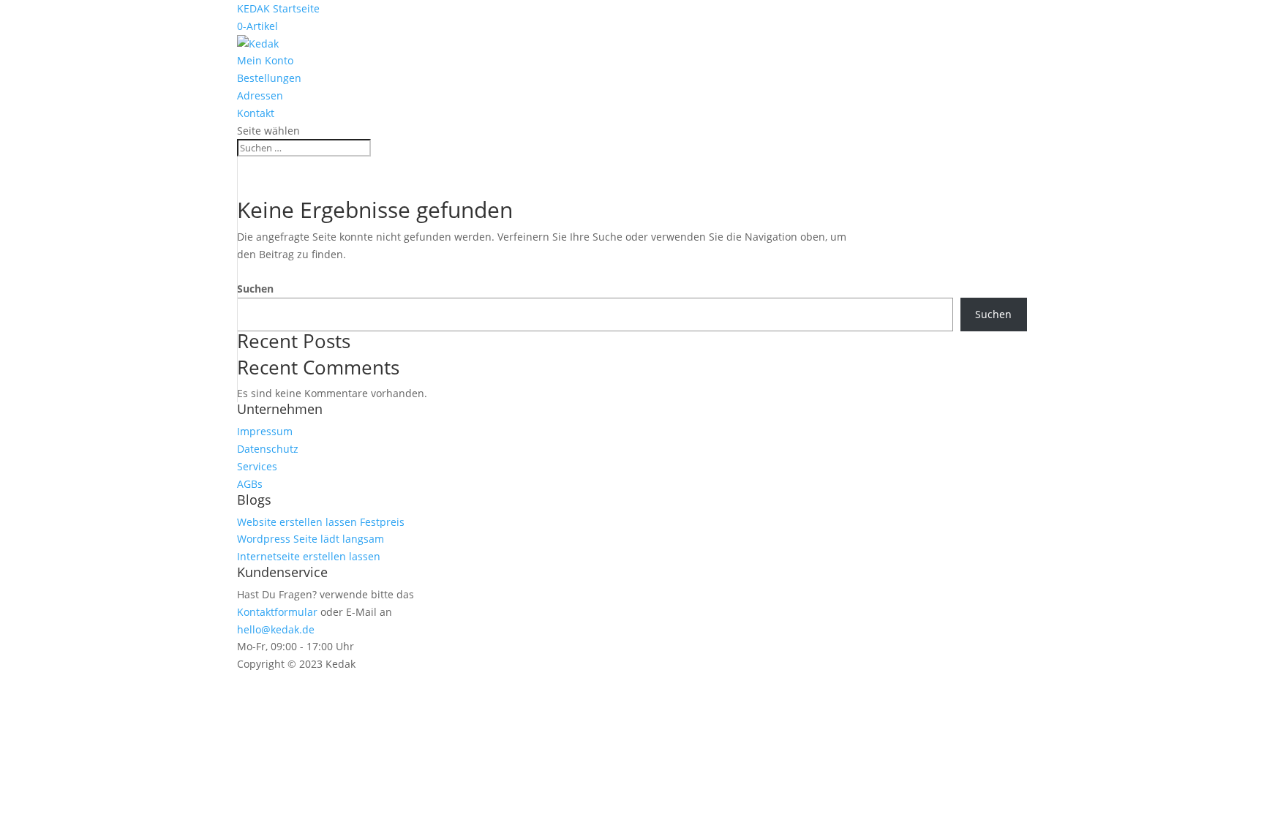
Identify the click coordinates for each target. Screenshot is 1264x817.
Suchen (255, 288)
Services (257, 466)
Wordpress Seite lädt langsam (310, 539)
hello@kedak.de (276, 629)
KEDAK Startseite (278, 8)
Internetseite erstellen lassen (308, 556)
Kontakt (255, 113)
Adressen (260, 95)
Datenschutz (267, 449)
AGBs (250, 484)
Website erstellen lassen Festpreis (321, 522)
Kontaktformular (277, 612)
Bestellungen (269, 78)
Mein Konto (265, 60)
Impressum (265, 431)
